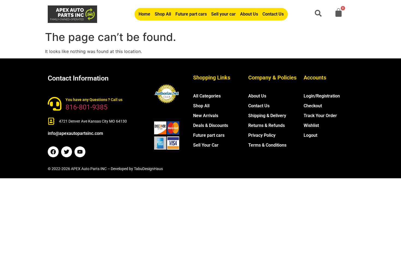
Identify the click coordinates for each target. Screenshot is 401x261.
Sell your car (223, 14)
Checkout (313, 105)
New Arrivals (205, 115)
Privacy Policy (262, 135)
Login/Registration (322, 96)
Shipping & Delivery (267, 115)
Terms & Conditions (267, 145)
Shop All (163, 14)
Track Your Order (320, 115)
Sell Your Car (206, 145)
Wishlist (311, 125)
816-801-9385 (86, 107)
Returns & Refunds (266, 125)
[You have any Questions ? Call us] (54, 104)
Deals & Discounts (210, 125)
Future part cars (191, 14)
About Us (249, 14)
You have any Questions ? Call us (93, 99)
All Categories (207, 96)
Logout (310, 135)
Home (144, 14)
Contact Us (273, 14)
